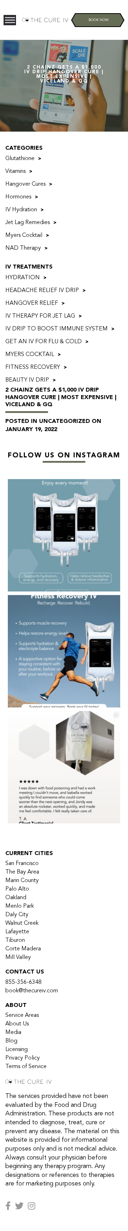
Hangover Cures (25, 184)
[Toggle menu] (10, 20)
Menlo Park (19, 906)
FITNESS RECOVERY (32, 367)
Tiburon (15, 940)
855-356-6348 (23, 982)
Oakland (15, 898)
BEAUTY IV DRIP (27, 380)
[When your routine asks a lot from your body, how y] (64, 651)
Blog (11, 1041)
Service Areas (22, 1015)
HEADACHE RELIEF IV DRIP (42, 290)
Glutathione (19, 158)
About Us (17, 1024)
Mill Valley (18, 957)
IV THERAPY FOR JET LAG (40, 316)
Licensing (16, 1049)
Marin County (22, 881)
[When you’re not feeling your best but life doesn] (64, 767)
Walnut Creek (21, 923)
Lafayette (17, 932)
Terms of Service (26, 1067)
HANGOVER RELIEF (31, 303)
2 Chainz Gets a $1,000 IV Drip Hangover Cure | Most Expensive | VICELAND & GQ (60, 397)
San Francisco (22, 863)
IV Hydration (21, 210)
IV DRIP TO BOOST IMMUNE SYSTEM (56, 329)
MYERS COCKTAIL (29, 354)
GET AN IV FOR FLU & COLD (43, 342)
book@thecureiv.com (31, 991)
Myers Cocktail (23, 235)
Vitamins (15, 171)
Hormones (18, 197)
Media (13, 1032)
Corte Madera (23, 949)
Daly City (16, 915)
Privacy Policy (22, 1058)
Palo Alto (17, 889)
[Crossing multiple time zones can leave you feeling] (64, 535)
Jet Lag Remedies (27, 222)
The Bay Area (22, 872)
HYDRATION (22, 278)
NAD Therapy (23, 248)
